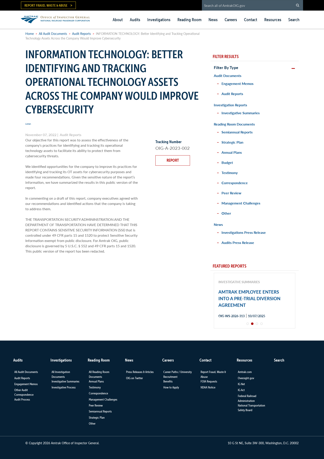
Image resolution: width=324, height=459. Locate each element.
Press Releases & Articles (140, 372)
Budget (227, 162)
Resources (272, 19)
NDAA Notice (208, 387)
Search (294, 19)
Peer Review (231, 192)
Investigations (158, 19)
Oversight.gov (246, 378)
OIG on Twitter (134, 378)
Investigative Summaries (241, 112)
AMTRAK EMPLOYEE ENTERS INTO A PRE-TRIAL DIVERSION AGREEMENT (249, 298)
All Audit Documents (53, 33)
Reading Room (189, 19)
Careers (231, 19)
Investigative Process (64, 387)
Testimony (230, 172)
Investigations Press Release (244, 232)
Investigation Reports (230, 104)
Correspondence (235, 182)
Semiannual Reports (237, 132)
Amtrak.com (245, 372)
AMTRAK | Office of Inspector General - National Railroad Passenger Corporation (57, 19)
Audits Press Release (238, 242)
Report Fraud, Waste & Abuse (45, 5)
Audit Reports (81, 33)
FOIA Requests (209, 381)
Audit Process (22, 399)
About (118, 19)
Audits (135, 19)
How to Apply (171, 387)
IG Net (241, 384)
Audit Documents (227, 75)
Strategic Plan (232, 142)
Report (173, 160)
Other (226, 213)
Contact (250, 19)
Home (29, 33)
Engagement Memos (237, 83)
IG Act (241, 390)
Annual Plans (232, 152)
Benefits (168, 381)
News (213, 19)
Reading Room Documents (234, 124)
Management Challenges (241, 203)
